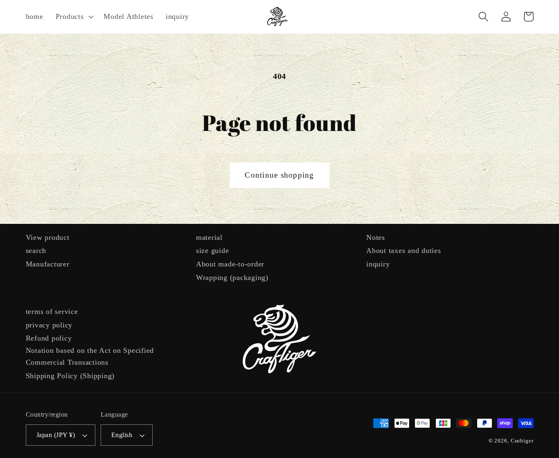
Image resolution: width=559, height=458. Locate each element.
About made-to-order (230, 264)
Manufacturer (48, 264)
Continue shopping (279, 175)
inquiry (378, 264)
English (122, 435)
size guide (212, 250)
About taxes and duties (403, 250)
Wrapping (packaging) (232, 277)
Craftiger (522, 441)
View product (48, 237)
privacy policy (49, 325)
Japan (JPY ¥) (55, 435)
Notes (375, 237)
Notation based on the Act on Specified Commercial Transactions (90, 356)
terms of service (52, 311)
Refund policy (49, 338)
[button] (74, 16)
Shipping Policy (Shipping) (70, 376)
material (209, 237)
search (36, 250)
